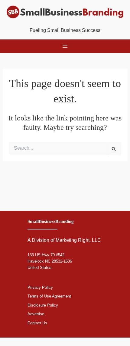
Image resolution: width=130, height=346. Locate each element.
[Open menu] (65, 46)
